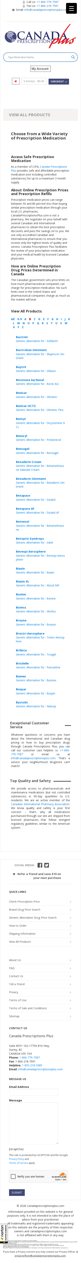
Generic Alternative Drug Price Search (33, 917)
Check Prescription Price (24, 901)
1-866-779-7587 (29, 1057)
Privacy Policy (16, 1158)
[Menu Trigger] (71, 8)
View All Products (20, 941)
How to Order (18, 925)
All (13, 319)
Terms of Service (18, 1162)
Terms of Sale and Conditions (28, 1008)
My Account (40, 69)
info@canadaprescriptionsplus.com (46, 10)
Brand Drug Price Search (24, 909)
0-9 (19, 319)
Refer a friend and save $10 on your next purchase (39, 876)
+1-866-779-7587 (48, 2)
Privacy (13, 992)
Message (15, 1100)
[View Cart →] (16, 81)
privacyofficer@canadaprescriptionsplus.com (40, 1255)
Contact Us (16, 976)
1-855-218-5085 (32, 1065)
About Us (15, 960)
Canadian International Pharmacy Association (40, 804)
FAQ (12, 968)
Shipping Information (22, 933)
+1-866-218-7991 (48, 6)
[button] (4, 1233)
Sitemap (14, 1016)
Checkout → (59, 81)
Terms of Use (18, 1000)
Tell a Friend (17, 984)
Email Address (19, 1087)
